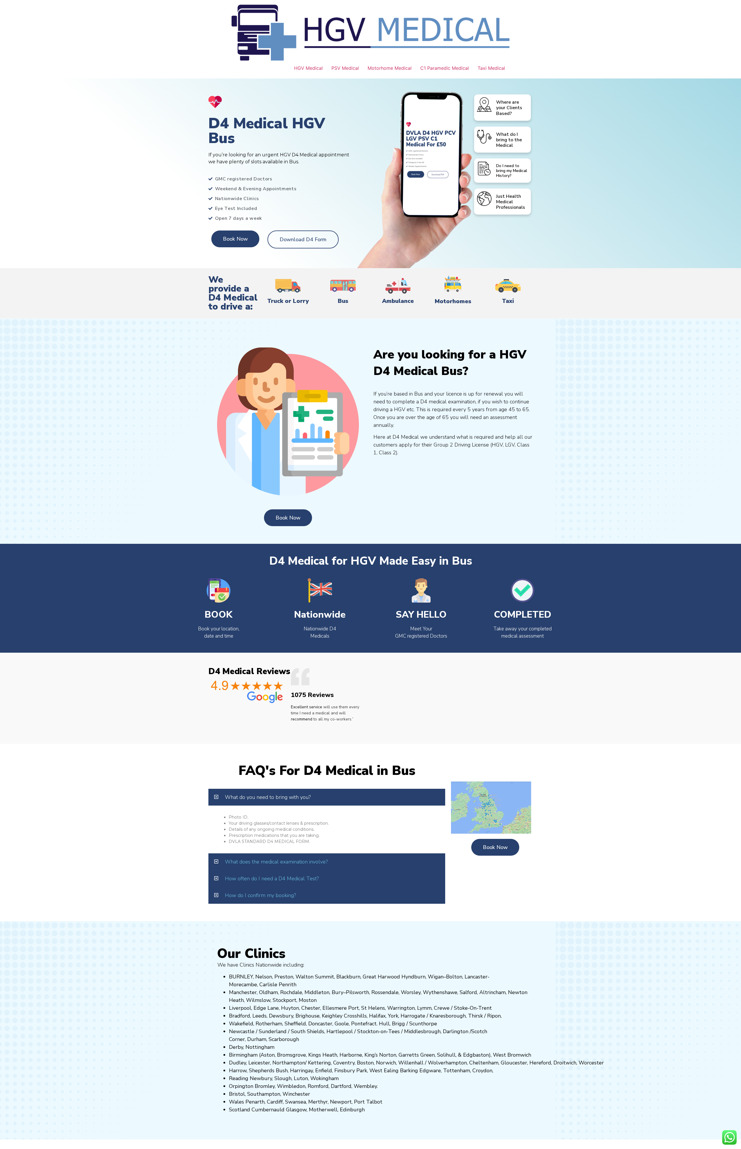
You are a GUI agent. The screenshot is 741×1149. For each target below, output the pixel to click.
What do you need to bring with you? (268, 797)
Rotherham (269, 1023)
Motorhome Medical (390, 68)
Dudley (237, 1062)
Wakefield (241, 1023)
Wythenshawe (440, 992)
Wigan (435, 976)
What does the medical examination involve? (276, 861)
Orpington (241, 1086)
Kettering (319, 1062)
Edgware (430, 1070)
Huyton (290, 1008)
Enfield (323, 1070)
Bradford (239, 1015)
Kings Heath (322, 1054)
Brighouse (308, 1015)
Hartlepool (340, 1031)
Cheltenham (483, 1062)
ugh (461, 1015)
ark (363, 1070)
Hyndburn (413, 976)
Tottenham (456, 1070)
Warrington (401, 1008)
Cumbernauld (268, 1109)
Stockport (284, 1000)
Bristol (237, 1094)
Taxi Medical (491, 68)
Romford (318, 1086)
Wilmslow (258, 1000)
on (314, 1000)
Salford (468, 992)
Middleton (317, 992)
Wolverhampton (447, 1062)
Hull (384, 1023)
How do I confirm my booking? (260, 895)
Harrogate (413, 1015)
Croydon (482, 1070)
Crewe (442, 1008)
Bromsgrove (291, 1054)
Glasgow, (296, 1109)
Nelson (263, 976)
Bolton (454, 976)
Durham (256, 1039)
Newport (341, 1101)
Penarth (255, 1101)
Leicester (259, 1062)
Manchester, (243, 992)
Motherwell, (323, 1109)
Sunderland (273, 1031)
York (393, 1015)
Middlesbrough (422, 1031)
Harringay (301, 1070)
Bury (337, 992)
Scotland (239, 1109)
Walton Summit (315, 976)
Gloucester (514, 1062)
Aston (268, 1054)
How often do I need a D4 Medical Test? (272, 878)
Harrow (238, 1070)
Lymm (424, 1008)
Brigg (398, 1023)
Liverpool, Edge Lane (254, 1008)
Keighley (332, 1015)
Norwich (386, 1062)
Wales (236, 1101)
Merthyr (318, 1101)
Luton (301, 1078)
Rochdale (291, 992)
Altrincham (492, 992)
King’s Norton (380, 1054)
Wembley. (366, 1086)
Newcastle (241, 1031)
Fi (336, 1070)
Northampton (288, 1062)
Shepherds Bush (268, 1070)
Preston (283, 976)
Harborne (351, 1054)
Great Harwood (381, 976)
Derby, (236, 1047)
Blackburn (348, 976)
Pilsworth (357, 992)
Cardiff (275, 1101)
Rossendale (385, 992)
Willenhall (410, 1062)
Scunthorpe (423, 1023)
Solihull (446, 1054)
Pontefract (364, 1023)
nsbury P (349, 1070)
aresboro (446, 1015)
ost (307, 1000)
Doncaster (320, 1023)
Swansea (295, 1101)
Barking (409, 1070)
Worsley (411, 992)
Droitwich (564, 1062)
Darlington (455, 1031)
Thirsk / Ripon (484, 1015)
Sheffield (295, 1023)
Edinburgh (352, 1109)
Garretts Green (417, 1054)
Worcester (591, 1062)
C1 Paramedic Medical (444, 68)
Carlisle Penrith (277, 984)
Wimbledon (291, 1086)
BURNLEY (241, 976)
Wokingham (324, 1078)
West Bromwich (512, 1054)
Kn (433, 1015)
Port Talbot (368, 1101)
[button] (326, 797)
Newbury (261, 1078)
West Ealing (384, 1070)
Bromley (265, 1086)
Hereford (540, 1062)
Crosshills (355, 1015)
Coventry (344, 1062)
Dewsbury (281, 1015)
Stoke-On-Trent (473, 1008)
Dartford (341, 1086)
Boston (365, 1062)
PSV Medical (345, 68)
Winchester (296, 1094)
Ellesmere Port (340, 1008)
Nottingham (259, 1047)
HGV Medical (308, 68)
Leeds (259, 1015)
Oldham (268, 992)
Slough (282, 1078)
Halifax (377, 1015)
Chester (310, 1008)
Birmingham (243, 1054)
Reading (238, 1078)
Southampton (263, 1094)
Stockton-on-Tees (379, 1031)
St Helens (373, 1008)
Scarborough (284, 1039)
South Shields (307, 1031)
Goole (342, 1023)
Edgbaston (475, 1054)
